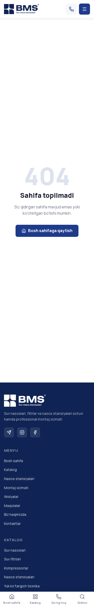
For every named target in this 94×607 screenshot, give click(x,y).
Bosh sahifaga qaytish (50, 230)
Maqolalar (12, 505)
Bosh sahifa (13, 460)
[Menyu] (84, 9)
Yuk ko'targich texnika (22, 586)
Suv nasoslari (15, 550)
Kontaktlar (12, 523)
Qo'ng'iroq (58, 602)
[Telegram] (9, 432)
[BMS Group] (21, 9)
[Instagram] (22, 432)
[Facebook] (35, 432)
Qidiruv (82, 602)
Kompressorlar (16, 568)
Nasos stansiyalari (19, 478)
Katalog (10, 469)
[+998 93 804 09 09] (71, 9)
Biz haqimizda (15, 514)
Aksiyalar (11, 496)
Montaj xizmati (16, 487)
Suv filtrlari (12, 559)
